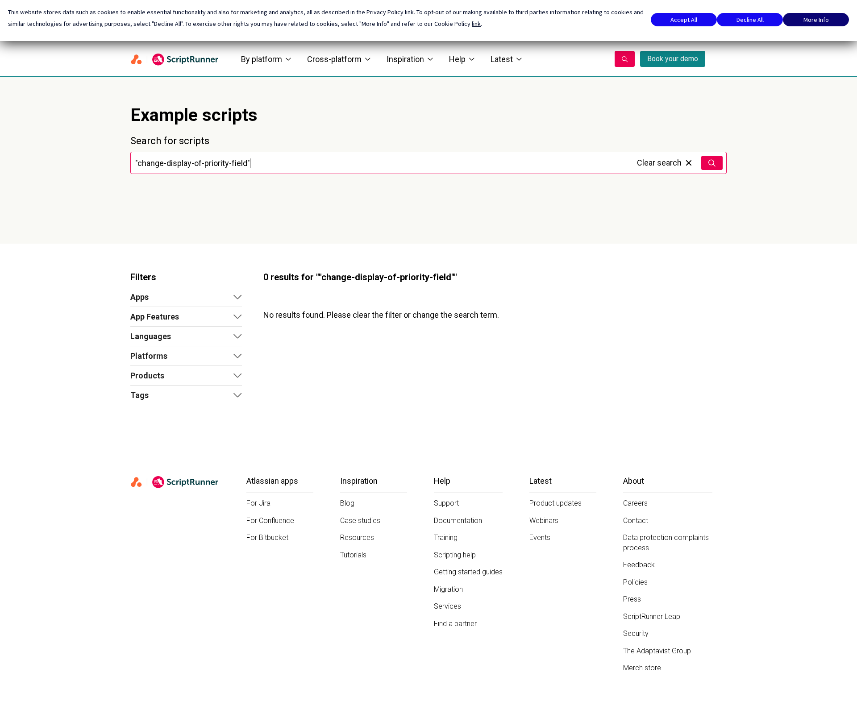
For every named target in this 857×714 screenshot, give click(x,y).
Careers (635, 503)
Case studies (360, 520)
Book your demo (672, 58)
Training (446, 537)
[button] (186, 297)
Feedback (639, 564)
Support (446, 503)
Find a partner (455, 623)
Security (636, 633)
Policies (635, 582)
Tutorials (353, 555)
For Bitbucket (267, 537)
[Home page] (175, 59)
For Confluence (270, 520)
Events (539, 537)
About (633, 481)
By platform (261, 59)
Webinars (543, 520)
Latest (502, 59)
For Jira (258, 503)
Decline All (750, 20)
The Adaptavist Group (657, 651)
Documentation (458, 520)
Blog (347, 503)
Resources (357, 537)
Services (447, 606)
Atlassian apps (272, 481)
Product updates (555, 503)
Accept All (683, 20)
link (409, 12)
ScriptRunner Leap (651, 616)
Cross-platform (334, 59)
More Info (816, 20)
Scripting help (455, 555)
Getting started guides (468, 572)
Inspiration (405, 59)
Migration (448, 589)
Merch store (642, 668)
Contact (635, 520)
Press (632, 599)
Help (457, 59)
